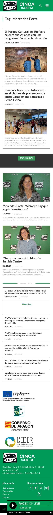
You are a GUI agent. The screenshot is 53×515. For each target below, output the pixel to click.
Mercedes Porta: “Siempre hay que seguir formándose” (25, 208)
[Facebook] (30, 488)
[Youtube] (46, 488)
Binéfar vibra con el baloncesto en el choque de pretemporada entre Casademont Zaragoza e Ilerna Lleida (26, 320)
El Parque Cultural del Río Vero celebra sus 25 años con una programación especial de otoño (26, 35)
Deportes (9, 104)
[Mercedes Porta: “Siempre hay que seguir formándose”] (26, 187)
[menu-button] (46, 5)
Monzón (8, 339)
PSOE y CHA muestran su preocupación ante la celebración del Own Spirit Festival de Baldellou (26, 348)
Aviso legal (6, 509)
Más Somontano (12, 43)
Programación (8, 491)
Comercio (7, 214)
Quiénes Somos (8, 488)
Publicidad (6, 497)
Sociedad (8, 379)
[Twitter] (36, 488)
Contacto (6, 494)
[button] (40, 6)
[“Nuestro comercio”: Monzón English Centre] (26, 240)
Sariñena (8, 366)
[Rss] (39, 493)
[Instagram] (41, 488)
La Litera (8, 354)
